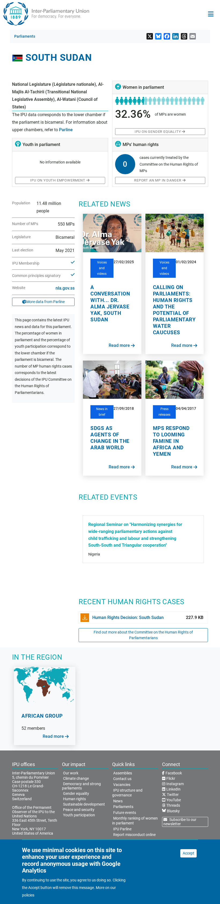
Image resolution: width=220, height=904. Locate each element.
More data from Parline (45, 302)
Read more (119, 345)
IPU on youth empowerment (57, 180)
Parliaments (24, 36)
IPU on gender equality (158, 132)
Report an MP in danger (157, 180)
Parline (66, 129)
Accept (188, 853)
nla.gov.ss (65, 288)
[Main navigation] (211, 14)
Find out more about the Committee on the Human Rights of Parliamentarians (143, 635)
